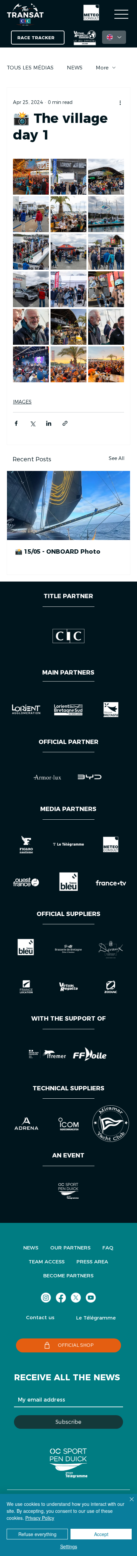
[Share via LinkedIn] (49, 423)
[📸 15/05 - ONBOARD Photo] (68, 505)
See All (116, 458)
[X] (76, 1298)
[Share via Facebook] (16, 423)
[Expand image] (31, 177)
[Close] (128, 1503)
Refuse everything (37, 1534)
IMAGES (22, 402)
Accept (101, 1534)
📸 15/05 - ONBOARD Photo (57, 551)
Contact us (40, 1317)
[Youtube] (91, 1298)
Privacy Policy (39, 1517)
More (102, 67)
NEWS (74, 67)
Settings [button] (68, 1546)
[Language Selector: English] (114, 37)
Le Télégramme (96, 1318)
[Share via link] (65, 423)
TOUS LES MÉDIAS (30, 67)
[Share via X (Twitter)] (32, 423)
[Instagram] (46, 1298)
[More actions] (120, 102)
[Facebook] (61, 1298)
